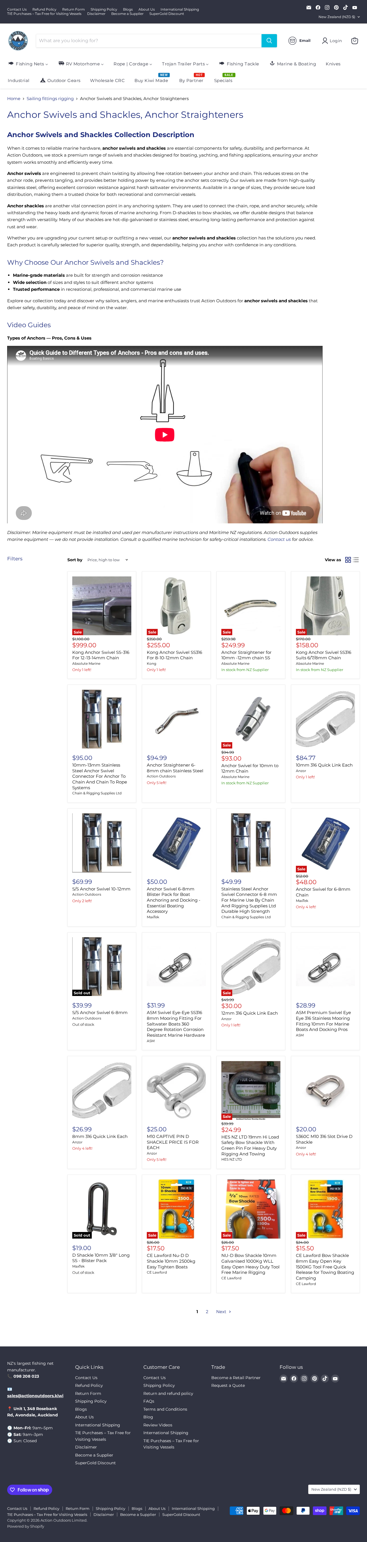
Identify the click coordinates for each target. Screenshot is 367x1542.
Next (221, 1311)
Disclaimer (96, 14)
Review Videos (157, 1425)
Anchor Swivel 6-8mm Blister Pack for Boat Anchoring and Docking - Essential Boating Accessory (173, 900)
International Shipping (180, 9)
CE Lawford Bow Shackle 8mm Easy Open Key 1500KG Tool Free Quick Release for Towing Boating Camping (325, 1267)
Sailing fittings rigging (50, 98)
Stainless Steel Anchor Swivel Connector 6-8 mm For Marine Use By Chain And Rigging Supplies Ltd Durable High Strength (249, 900)
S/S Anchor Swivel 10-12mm (101, 889)
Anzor (301, 771)
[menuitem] (28, 63)
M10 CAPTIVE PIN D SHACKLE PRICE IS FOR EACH (173, 1142)
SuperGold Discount (166, 14)
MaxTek (153, 917)
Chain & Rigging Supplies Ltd (97, 793)
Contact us (279, 539)
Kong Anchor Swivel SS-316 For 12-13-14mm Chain (100, 655)
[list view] (356, 560)
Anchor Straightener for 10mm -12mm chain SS (246, 655)
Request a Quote (228, 1385)
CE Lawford (157, 1272)
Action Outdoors (161, 776)
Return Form (73, 9)
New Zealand (337, 17)
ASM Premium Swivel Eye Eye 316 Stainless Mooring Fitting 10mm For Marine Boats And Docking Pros (323, 1021)
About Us (146, 9)
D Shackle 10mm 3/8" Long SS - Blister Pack (101, 1258)
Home (13, 98)
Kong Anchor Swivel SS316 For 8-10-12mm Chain (174, 655)
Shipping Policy (104, 9)
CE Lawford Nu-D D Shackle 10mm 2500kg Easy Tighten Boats (171, 1261)
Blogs (128, 9)
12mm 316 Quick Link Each (249, 1013)
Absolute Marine (86, 663)
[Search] (269, 40)
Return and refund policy (168, 1393)
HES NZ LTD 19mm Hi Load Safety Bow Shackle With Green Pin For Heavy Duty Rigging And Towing (250, 1145)
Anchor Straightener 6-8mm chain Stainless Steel (175, 767)
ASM (151, 1041)
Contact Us (17, 9)
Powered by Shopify (25, 1526)
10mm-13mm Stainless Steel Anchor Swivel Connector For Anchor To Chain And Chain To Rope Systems (99, 776)
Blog (148, 1417)
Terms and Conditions (165, 1409)
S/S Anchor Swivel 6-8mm (100, 1012)
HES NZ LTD (231, 1159)
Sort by (74, 559)
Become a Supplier (127, 14)
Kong (151, 663)
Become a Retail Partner (236, 1377)
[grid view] (348, 560)
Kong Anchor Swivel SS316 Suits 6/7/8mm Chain (323, 655)
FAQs (148, 1401)
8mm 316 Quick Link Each (100, 1136)
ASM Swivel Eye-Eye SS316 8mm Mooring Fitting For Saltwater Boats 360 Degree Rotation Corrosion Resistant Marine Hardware (176, 1024)
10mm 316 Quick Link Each (324, 765)
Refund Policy (44, 9)
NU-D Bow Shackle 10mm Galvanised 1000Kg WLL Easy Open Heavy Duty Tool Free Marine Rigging (250, 1264)
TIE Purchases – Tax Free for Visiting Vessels (44, 14)
